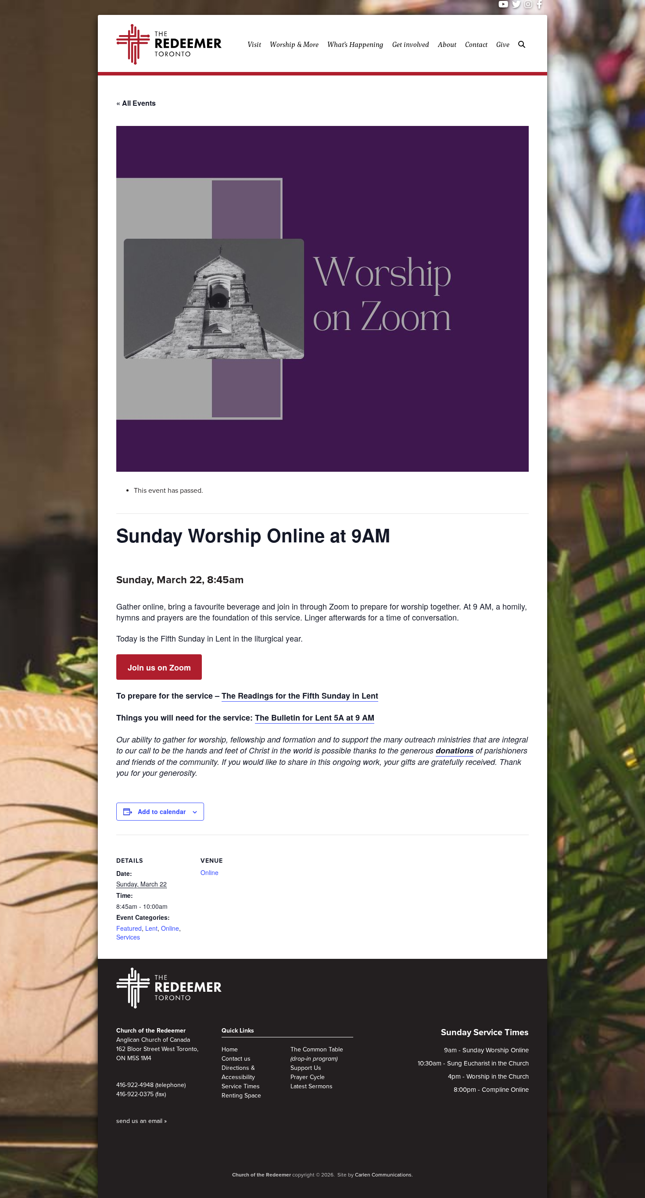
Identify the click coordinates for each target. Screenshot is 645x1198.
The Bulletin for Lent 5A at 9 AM (314, 717)
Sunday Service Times (485, 1032)
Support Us (305, 1068)
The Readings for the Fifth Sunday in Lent (300, 695)
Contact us (236, 1058)
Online (170, 928)
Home (230, 1049)
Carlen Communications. (384, 1175)
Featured (129, 928)
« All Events (136, 103)
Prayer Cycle (307, 1077)
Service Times (241, 1086)
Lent (151, 928)
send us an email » (141, 1121)
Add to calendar (162, 811)
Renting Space (241, 1095)
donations (454, 750)
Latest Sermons (311, 1086)
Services (128, 937)
